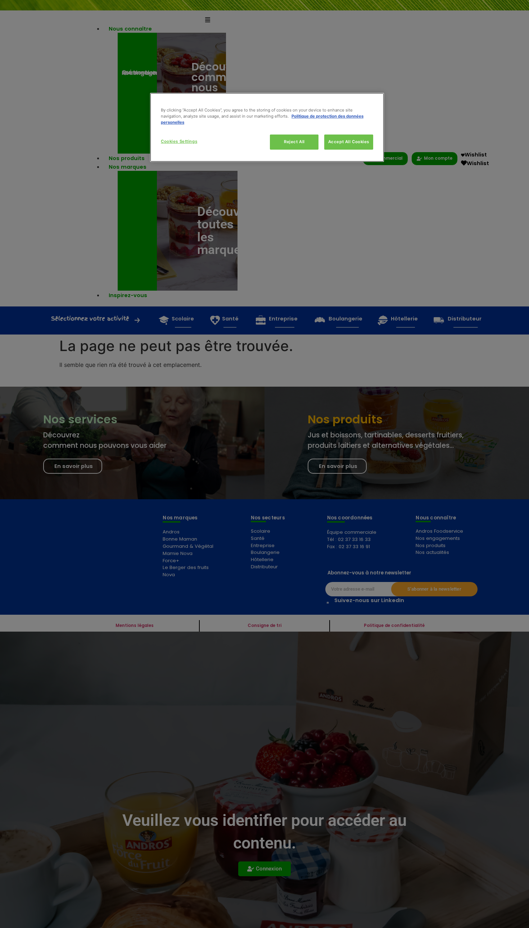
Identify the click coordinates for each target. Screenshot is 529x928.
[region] (267, 127)
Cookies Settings (179, 141)
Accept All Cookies (348, 141)
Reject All (294, 141)
